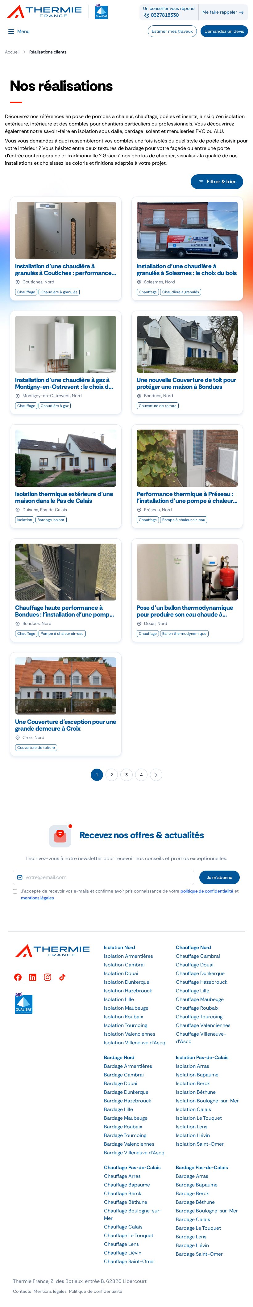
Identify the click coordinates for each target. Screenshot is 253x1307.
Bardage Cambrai (124, 1074)
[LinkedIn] (33, 977)
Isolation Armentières (128, 956)
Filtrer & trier (221, 181)
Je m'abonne (219, 877)
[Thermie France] (47, 11)
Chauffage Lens (121, 1244)
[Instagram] (47, 977)
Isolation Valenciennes (129, 1034)
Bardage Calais (193, 1219)
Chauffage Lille (192, 990)
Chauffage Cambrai (198, 956)
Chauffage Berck (122, 1193)
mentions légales (37, 898)
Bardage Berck (192, 1193)
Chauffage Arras (122, 1176)
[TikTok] (62, 977)
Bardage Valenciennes (129, 1144)
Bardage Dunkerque (126, 1092)
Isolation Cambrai (124, 964)
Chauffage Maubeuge (200, 999)
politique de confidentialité (206, 891)
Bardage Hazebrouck (127, 1100)
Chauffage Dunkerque (200, 973)
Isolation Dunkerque (126, 982)
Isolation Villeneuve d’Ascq (134, 1042)
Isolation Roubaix (123, 1016)
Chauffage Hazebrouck (201, 982)
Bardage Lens (191, 1236)
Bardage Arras (192, 1176)
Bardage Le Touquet (198, 1228)
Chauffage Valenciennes (203, 1025)
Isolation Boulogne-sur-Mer (207, 1100)
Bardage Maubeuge (125, 1118)
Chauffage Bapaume (127, 1185)
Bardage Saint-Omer (199, 1254)
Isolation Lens (191, 1126)
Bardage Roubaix (123, 1126)
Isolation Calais (193, 1109)
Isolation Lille (119, 999)
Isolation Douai (121, 973)
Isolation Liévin (193, 1135)
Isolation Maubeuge (126, 1008)
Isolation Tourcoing (125, 1025)
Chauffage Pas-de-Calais (132, 1167)
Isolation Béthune (196, 1092)
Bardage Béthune (195, 1202)
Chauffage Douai (195, 964)
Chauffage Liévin (122, 1253)
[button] (136, 947)
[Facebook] (18, 977)
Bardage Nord (119, 1057)
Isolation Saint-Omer (200, 1144)
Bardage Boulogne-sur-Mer (207, 1210)
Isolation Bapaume (197, 1074)
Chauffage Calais (123, 1227)
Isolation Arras (192, 1066)
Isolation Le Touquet (199, 1118)
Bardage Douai (120, 1083)
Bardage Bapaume (197, 1185)
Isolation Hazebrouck (128, 990)
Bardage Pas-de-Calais (202, 1167)
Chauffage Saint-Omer (129, 1261)
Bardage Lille (118, 1109)
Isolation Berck (193, 1083)
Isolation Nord (119, 947)
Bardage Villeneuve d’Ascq (134, 1152)
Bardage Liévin (192, 1245)
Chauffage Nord (193, 947)
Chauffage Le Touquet (128, 1235)
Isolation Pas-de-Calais (202, 1057)
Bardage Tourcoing (125, 1135)
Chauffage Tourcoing (199, 1016)
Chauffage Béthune (125, 1202)
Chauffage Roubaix (197, 1008)
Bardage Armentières (128, 1066)
